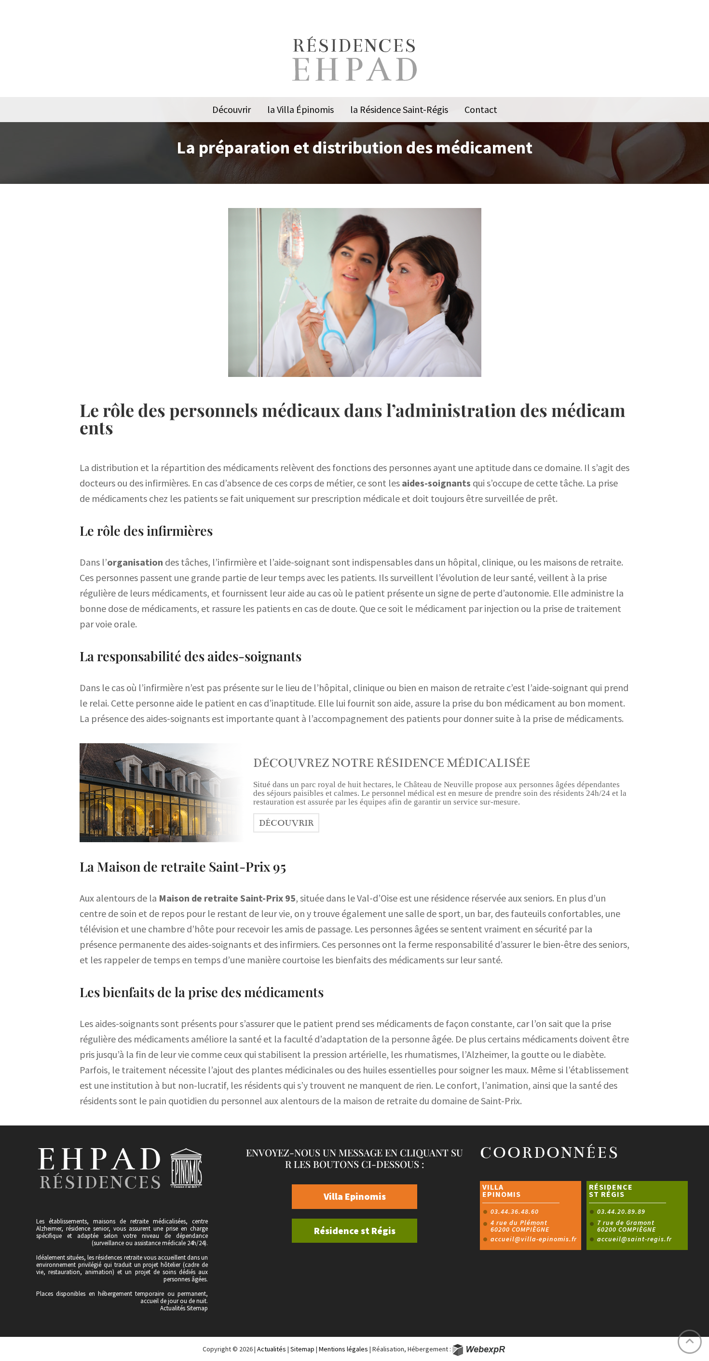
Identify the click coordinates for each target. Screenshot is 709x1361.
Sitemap (197, 1308)
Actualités (172, 1308)
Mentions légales (343, 1349)
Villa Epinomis (355, 1196)
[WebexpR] (479, 1350)
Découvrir (286, 823)
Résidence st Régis (354, 1230)
